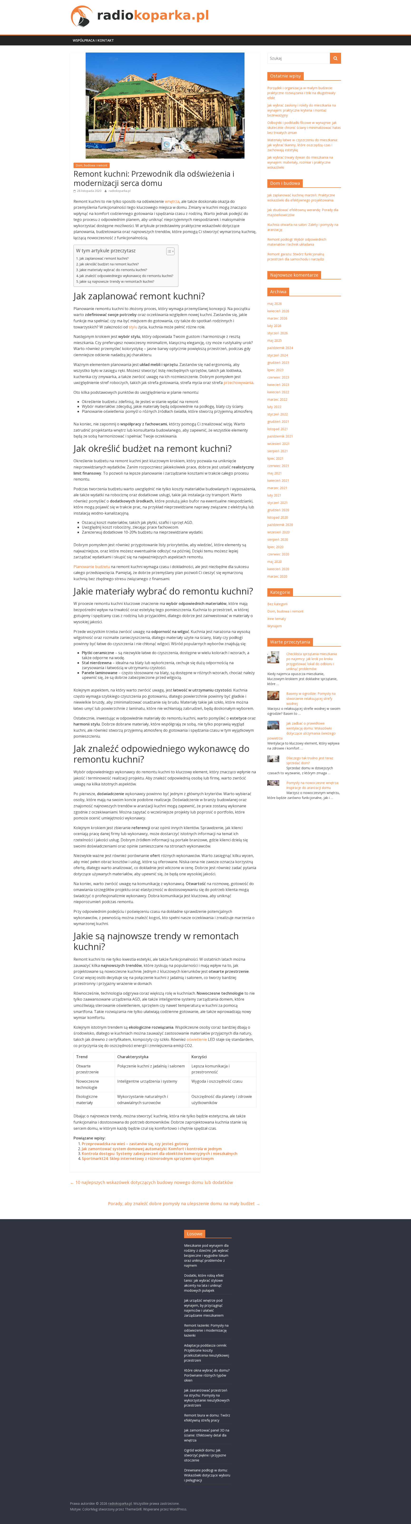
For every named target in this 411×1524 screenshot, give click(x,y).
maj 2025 (274, 340)
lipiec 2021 (275, 458)
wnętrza (172, 201)
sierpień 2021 (277, 451)
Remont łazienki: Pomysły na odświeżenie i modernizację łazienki (206, 1330)
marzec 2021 (277, 488)
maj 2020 (274, 561)
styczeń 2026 (277, 333)
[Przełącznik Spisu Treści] (168, 251)
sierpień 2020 (277, 539)
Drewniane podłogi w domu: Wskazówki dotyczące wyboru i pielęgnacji (207, 1475)
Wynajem (274, 626)
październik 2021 (280, 436)
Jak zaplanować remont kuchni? (104, 258)
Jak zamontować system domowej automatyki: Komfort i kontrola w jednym (152, 1148)
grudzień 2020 (278, 510)
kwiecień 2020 (278, 569)
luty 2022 (274, 406)
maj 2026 (274, 303)
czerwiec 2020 (278, 554)
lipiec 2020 (275, 547)
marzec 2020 (277, 576)
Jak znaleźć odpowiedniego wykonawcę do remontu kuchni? (126, 275)
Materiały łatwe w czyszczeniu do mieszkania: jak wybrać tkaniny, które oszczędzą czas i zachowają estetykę (302, 145)
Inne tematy (276, 618)
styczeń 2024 (277, 355)
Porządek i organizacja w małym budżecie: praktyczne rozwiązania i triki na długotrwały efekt (301, 93)
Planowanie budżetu (91, 566)
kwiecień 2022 (278, 392)
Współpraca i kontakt (93, 40)
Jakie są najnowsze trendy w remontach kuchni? (116, 281)
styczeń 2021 (277, 502)
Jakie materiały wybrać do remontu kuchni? (113, 270)
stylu (133, 327)
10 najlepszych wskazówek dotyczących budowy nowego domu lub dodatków (151, 1182)
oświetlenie (197, 1039)
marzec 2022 (277, 399)
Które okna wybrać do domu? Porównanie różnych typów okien (207, 1375)
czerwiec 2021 (278, 465)
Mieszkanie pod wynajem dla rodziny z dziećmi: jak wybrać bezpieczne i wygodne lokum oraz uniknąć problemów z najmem (206, 1255)
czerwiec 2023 (278, 377)
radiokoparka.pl (120, 191)
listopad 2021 (277, 429)
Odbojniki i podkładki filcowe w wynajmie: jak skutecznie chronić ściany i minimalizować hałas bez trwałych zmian (304, 127)
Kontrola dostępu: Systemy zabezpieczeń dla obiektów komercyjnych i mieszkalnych (159, 1153)
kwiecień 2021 (278, 480)
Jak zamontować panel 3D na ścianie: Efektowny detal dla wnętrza (206, 1435)
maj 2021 (274, 473)
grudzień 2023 (278, 362)
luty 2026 (274, 325)
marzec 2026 (277, 318)
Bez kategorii (277, 604)
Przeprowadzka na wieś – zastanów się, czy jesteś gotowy (135, 1143)
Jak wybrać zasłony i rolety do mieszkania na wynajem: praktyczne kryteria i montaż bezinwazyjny (301, 110)
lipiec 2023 (275, 370)
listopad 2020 (277, 517)
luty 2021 (274, 495)
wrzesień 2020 (278, 532)
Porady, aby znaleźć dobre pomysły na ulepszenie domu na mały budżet (184, 1203)
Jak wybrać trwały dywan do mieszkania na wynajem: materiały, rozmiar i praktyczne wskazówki (300, 162)
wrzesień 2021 (278, 443)
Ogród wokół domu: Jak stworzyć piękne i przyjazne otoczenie (205, 1455)
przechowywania (238, 382)
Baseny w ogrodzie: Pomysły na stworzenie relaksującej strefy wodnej (311, 698)
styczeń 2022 (277, 414)
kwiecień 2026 (278, 311)
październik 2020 (280, 524)
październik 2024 (280, 348)
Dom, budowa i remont (91, 165)
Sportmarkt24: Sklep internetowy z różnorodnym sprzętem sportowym (148, 1158)
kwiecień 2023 (278, 384)
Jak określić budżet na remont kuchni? (109, 264)
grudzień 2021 (278, 421)
